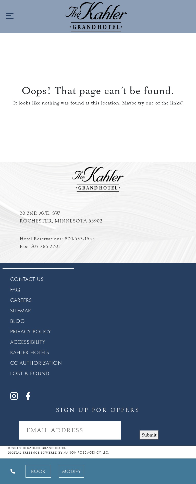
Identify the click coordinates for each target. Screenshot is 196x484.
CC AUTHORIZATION (36, 363)
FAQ (15, 290)
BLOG (17, 321)
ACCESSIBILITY (27, 342)
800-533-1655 (80, 239)
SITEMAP (20, 311)
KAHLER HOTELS (29, 352)
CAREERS (21, 300)
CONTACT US (27, 279)
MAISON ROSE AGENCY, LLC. (86, 452)
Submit (149, 435)
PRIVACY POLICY (30, 331)
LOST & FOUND (30, 373)
